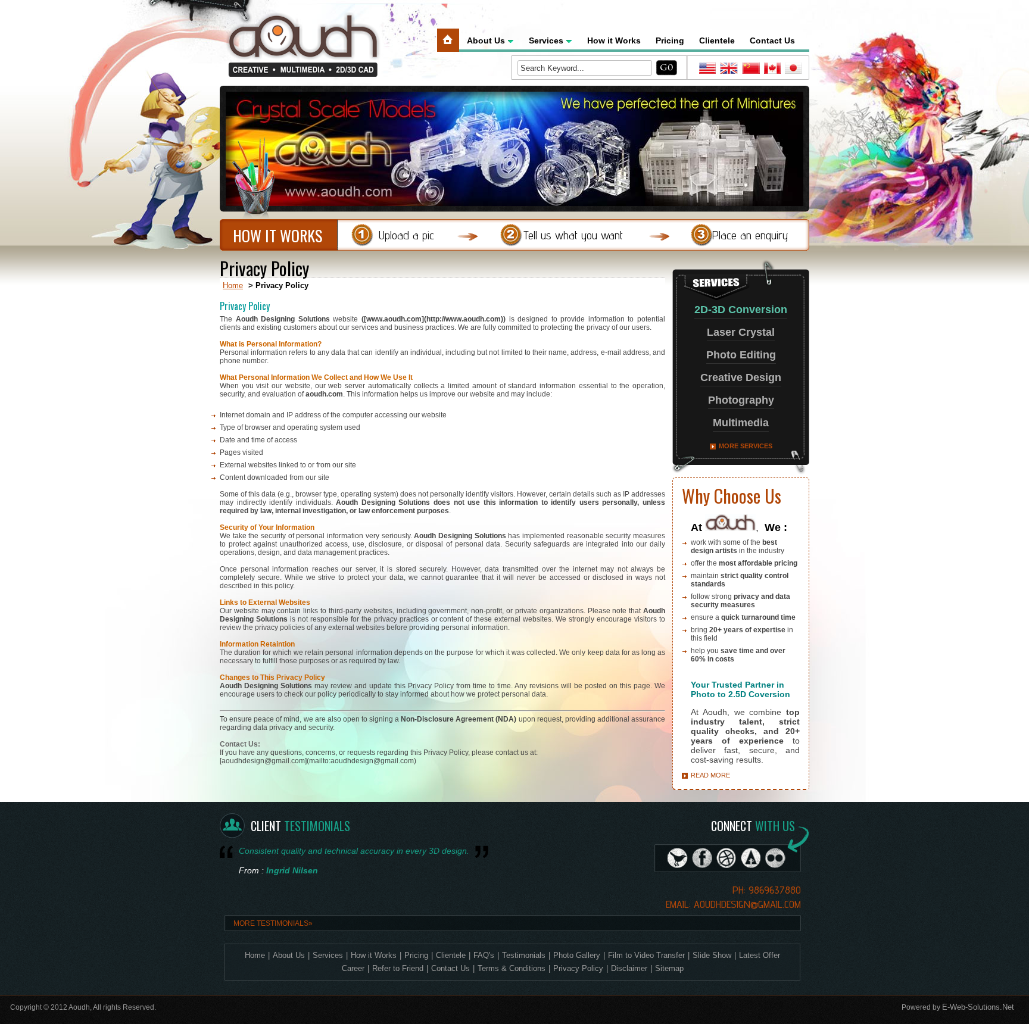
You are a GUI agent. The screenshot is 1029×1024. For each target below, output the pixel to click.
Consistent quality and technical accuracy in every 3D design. (354, 851)
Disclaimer (629, 968)
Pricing (670, 40)
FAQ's (483, 955)
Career (353, 968)
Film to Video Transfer (646, 955)
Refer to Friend (397, 968)
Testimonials (523, 955)
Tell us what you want (573, 235)
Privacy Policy (578, 968)
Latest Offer (759, 955)
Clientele (717, 40)
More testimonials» (273, 923)
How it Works (614, 40)
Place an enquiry (750, 235)
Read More (710, 775)
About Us (486, 40)
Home (233, 285)
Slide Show (712, 955)
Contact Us (772, 40)
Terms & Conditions (511, 968)
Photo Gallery (576, 955)
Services (546, 40)
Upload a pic (406, 235)
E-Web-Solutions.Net (978, 1007)
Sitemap (669, 968)
